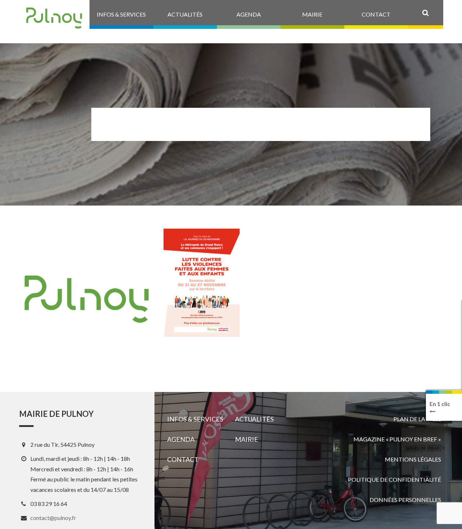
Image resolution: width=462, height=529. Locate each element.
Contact (183, 459)
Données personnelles (405, 499)
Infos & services (195, 419)
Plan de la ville (417, 418)
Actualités (254, 419)
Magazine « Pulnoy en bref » (397, 439)
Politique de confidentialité (394, 479)
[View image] (202, 283)
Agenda (181, 439)
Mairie (246, 439)
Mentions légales (413, 459)
